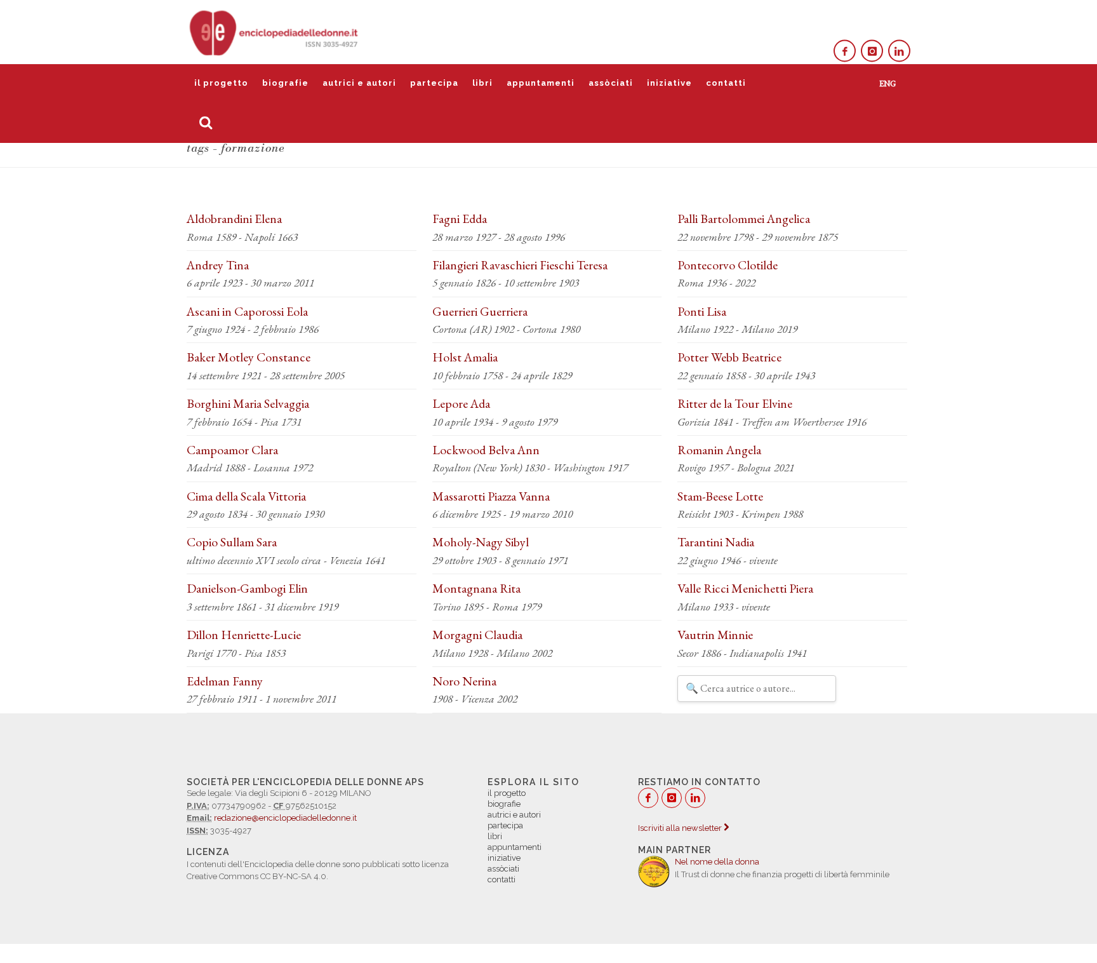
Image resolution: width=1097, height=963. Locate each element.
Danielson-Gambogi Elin (247, 588)
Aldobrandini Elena (234, 218)
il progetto (221, 83)
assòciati (610, 83)
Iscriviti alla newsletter (681, 828)
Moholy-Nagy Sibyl (480, 542)
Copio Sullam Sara (232, 542)
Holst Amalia (465, 357)
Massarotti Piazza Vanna (491, 496)
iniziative (669, 83)
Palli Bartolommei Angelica (743, 218)
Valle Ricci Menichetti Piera (745, 588)
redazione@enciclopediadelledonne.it (285, 818)
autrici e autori (359, 83)
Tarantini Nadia (715, 542)
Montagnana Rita (476, 588)
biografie (285, 83)
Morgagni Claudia (477, 634)
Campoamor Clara (232, 449)
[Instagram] (872, 51)
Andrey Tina (218, 265)
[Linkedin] (899, 51)
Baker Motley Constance (248, 357)
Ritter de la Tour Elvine (734, 403)
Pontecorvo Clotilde (727, 265)
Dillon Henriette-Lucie (244, 634)
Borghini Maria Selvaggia (248, 403)
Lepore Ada (461, 403)
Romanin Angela (719, 449)
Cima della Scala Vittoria (246, 496)
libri (482, 83)
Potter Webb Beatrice (729, 357)
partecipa (434, 83)
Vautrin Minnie (715, 634)
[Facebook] (845, 51)
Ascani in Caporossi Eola (247, 311)
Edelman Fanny (225, 681)
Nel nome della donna (717, 861)
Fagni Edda (459, 218)
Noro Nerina (464, 681)
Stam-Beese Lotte (720, 496)
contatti (726, 83)
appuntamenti (541, 83)
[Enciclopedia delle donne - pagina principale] (275, 32)
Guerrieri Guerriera (480, 311)
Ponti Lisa (701, 311)
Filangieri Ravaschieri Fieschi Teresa (520, 265)
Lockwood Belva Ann (486, 449)
